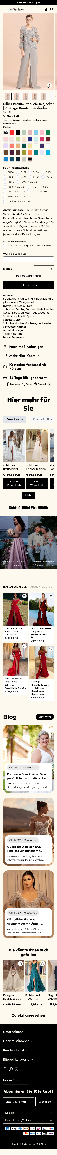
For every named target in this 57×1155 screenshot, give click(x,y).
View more (45, 716)
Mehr (28, 495)
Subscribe (45, 1102)
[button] (5, 9)
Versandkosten (12, 120)
